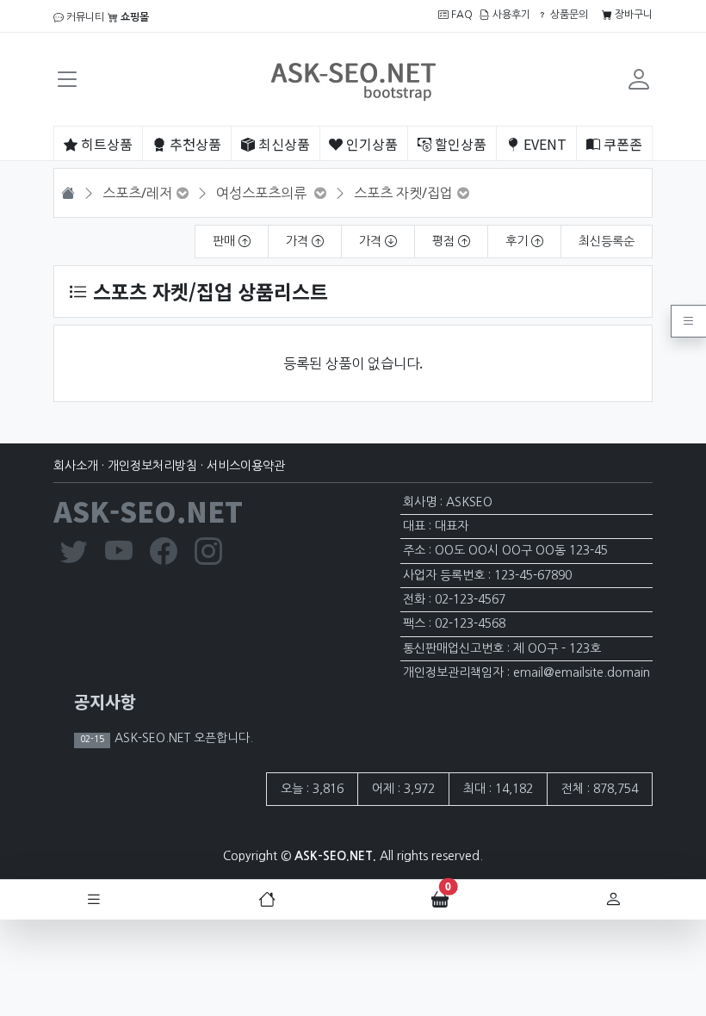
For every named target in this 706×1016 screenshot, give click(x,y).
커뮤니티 (84, 17)
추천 (193, 143)
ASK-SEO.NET (148, 510)
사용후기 (510, 14)
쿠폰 (621, 143)
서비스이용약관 (246, 466)
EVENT (543, 143)
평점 (445, 241)
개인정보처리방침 (152, 466)
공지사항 (105, 701)
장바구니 (632, 14)
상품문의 (568, 14)
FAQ (461, 14)
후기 (518, 241)
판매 (225, 241)
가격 (299, 241)
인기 (370, 143)
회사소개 (75, 466)
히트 (105, 143)
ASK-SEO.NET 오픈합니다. (182, 738)
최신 (282, 143)
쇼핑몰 (133, 17)
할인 (458, 143)
